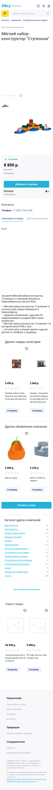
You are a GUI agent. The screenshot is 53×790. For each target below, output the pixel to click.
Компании (16, 20)
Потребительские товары (35, 20)
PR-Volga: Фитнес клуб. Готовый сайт (36, 656)
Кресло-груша (11, 478)
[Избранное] (38, 6)
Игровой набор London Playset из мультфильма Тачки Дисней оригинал (16, 396)
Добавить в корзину (26, 184)
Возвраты (11, 719)
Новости (11, 748)
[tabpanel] (26, 229)
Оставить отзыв (26, 505)
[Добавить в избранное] (20, 95)
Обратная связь (14, 709)
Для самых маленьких (12, 27)
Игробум (8, 191)
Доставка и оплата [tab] (37, 218)
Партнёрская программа (19, 753)
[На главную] (6, 6)
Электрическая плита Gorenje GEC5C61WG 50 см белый (15, 658)
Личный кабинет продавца (20, 733)
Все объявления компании (26, 589)
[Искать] (47, 13)
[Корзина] (43, 6)
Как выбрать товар (16, 704)
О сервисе (11, 714)
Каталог (5, 20)
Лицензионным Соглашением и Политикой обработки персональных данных (26, 780)
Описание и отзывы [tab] (12, 218)
